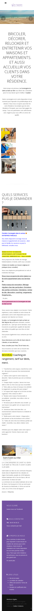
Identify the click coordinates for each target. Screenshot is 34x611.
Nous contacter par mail (14, 526)
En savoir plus (11, 560)
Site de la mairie (14, 578)
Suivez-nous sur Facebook (15, 509)
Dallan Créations (18, 606)
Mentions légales (12, 599)
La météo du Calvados (16, 580)
